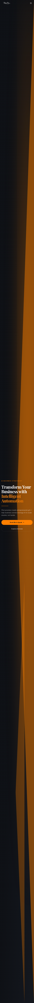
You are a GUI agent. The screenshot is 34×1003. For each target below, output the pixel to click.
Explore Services (17, 529)
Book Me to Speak (16, 522)
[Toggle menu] (31, 3)
